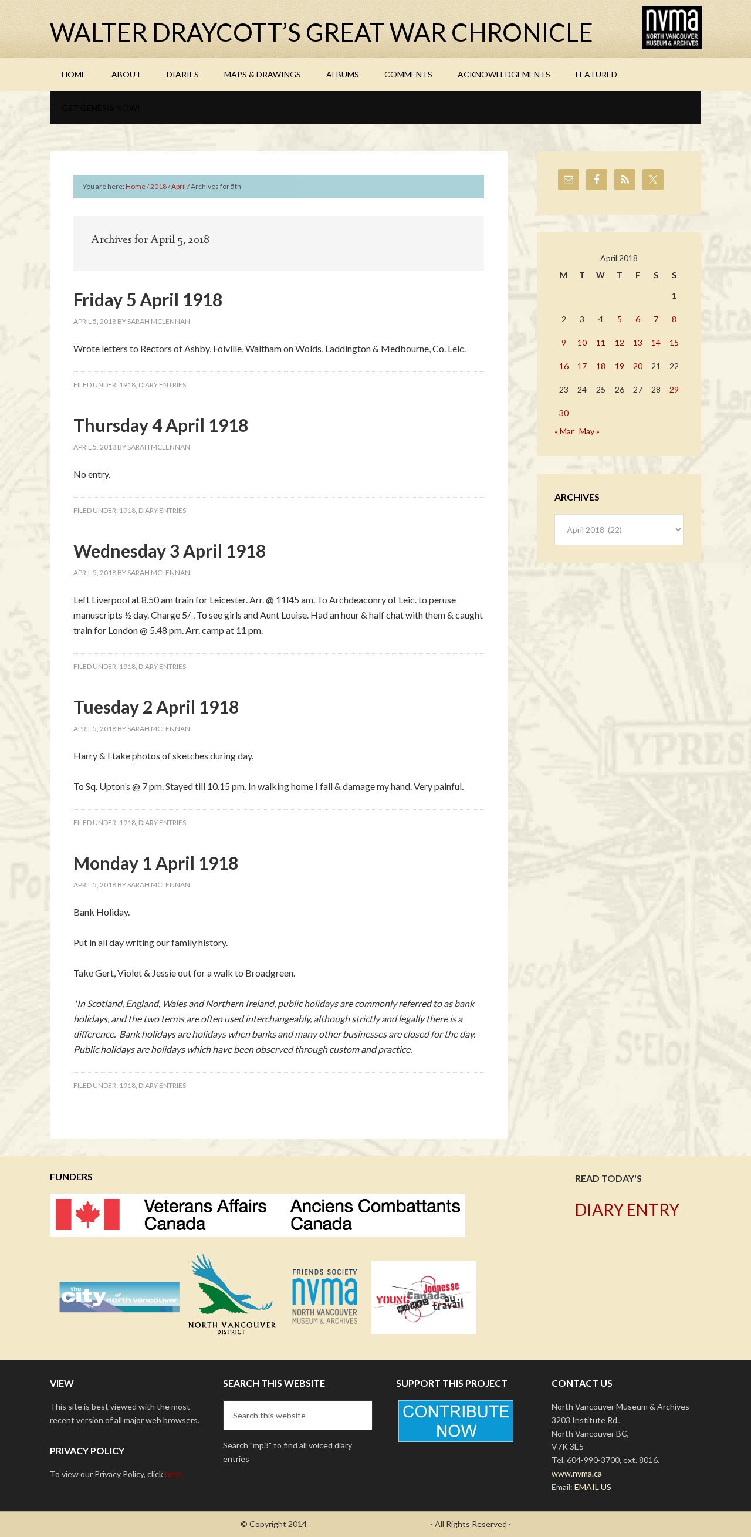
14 (656, 342)
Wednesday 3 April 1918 (169, 550)
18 (600, 366)
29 (674, 389)
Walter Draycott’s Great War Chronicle (321, 32)
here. (174, 1474)
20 (637, 366)
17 (582, 366)
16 (564, 366)
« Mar (564, 431)
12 (619, 342)
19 (619, 366)
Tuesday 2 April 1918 (156, 706)
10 (582, 342)
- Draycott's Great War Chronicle (369, 1524)
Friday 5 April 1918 (147, 299)
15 (674, 342)
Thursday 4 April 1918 (160, 424)
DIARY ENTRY (627, 1210)
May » (589, 431)
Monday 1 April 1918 (155, 862)
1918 (127, 384)
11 (600, 342)
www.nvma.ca (577, 1473)
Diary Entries (162, 384)
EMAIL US (592, 1487)
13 (637, 342)
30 (564, 413)
